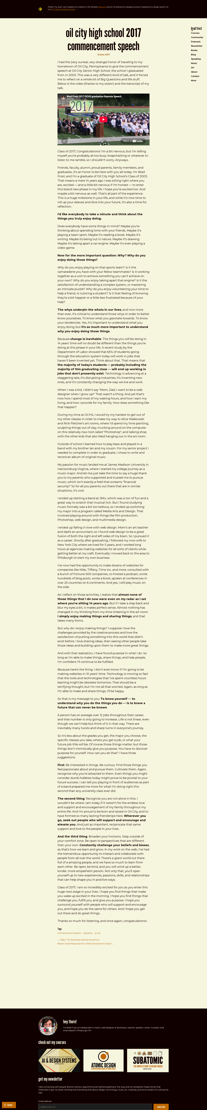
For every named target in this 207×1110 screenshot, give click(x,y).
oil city (98, 933)
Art (192, 67)
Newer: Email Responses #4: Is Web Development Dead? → (86, 944)
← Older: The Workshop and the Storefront (78, 940)
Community (197, 37)
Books (194, 50)
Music (194, 63)
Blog (193, 54)
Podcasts (196, 42)
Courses (195, 33)
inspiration (88, 933)
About (194, 72)
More (193, 80)
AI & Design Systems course (63, 9)
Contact (195, 76)
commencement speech (69, 933)
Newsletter (196, 46)
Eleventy (102, 7)
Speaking (196, 59)
